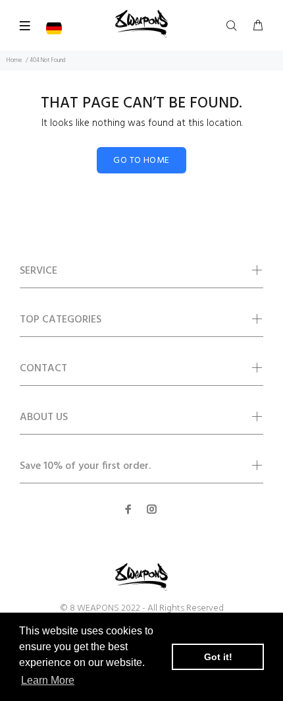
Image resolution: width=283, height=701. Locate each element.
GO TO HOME (141, 160)
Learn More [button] (47, 680)
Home (14, 60)
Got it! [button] (218, 657)
